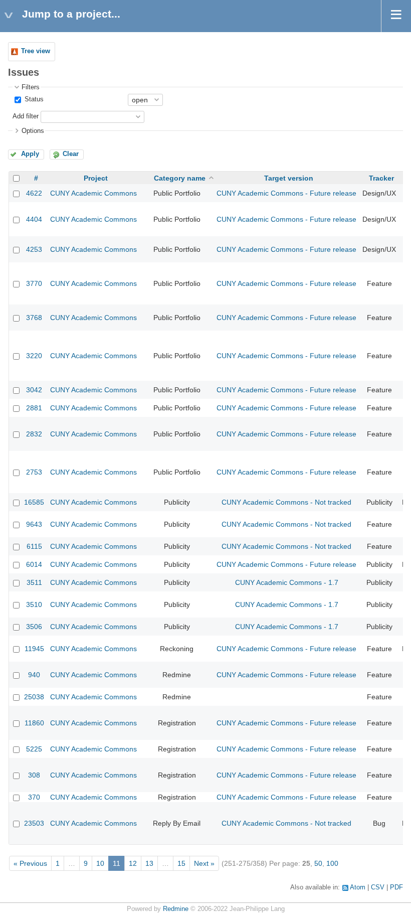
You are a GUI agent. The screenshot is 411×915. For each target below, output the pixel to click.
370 (34, 797)
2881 (34, 408)
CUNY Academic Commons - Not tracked (286, 502)
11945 (34, 649)
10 (100, 863)
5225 (34, 749)
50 (318, 863)
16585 (34, 502)
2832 (34, 434)
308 (34, 775)
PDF (396, 887)
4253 (34, 249)
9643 (34, 524)
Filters (31, 87)
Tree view (35, 51)
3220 (34, 356)
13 (149, 863)
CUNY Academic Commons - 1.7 (286, 582)
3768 (34, 318)
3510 (34, 604)
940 (34, 675)
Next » (204, 863)
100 (332, 863)
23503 (34, 823)
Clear (71, 154)
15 (181, 863)
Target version (288, 178)
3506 (34, 627)
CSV (377, 887)
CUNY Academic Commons (93, 193)
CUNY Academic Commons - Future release (286, 193)
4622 (34, 193)
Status (33, 99)
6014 (34, 564)
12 (133, 863)
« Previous (30, 863)
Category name (180, 178)
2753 (34, 472)
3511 (34, 582)
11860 (34, 723)
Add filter (26, 116)
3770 (34, 283)
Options (33, 130)
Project (96, 178)
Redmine (175, 908)
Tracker (381, 178)
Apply (30, 154)
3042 (34, 390)
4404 (34, 219)
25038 (34, 697)
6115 (34, 546)
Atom (357, 887)
